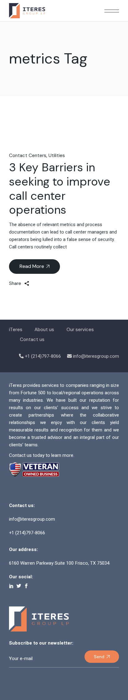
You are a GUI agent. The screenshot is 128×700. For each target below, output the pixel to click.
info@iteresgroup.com (96, 356)
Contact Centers (27, 155)
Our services (80, 329)
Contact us (32, 339)
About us (44, 329)
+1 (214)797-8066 (43, 356)
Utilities (56, 155)
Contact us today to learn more (41, 455)
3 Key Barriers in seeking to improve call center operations (59, 188)
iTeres (15, 329)
